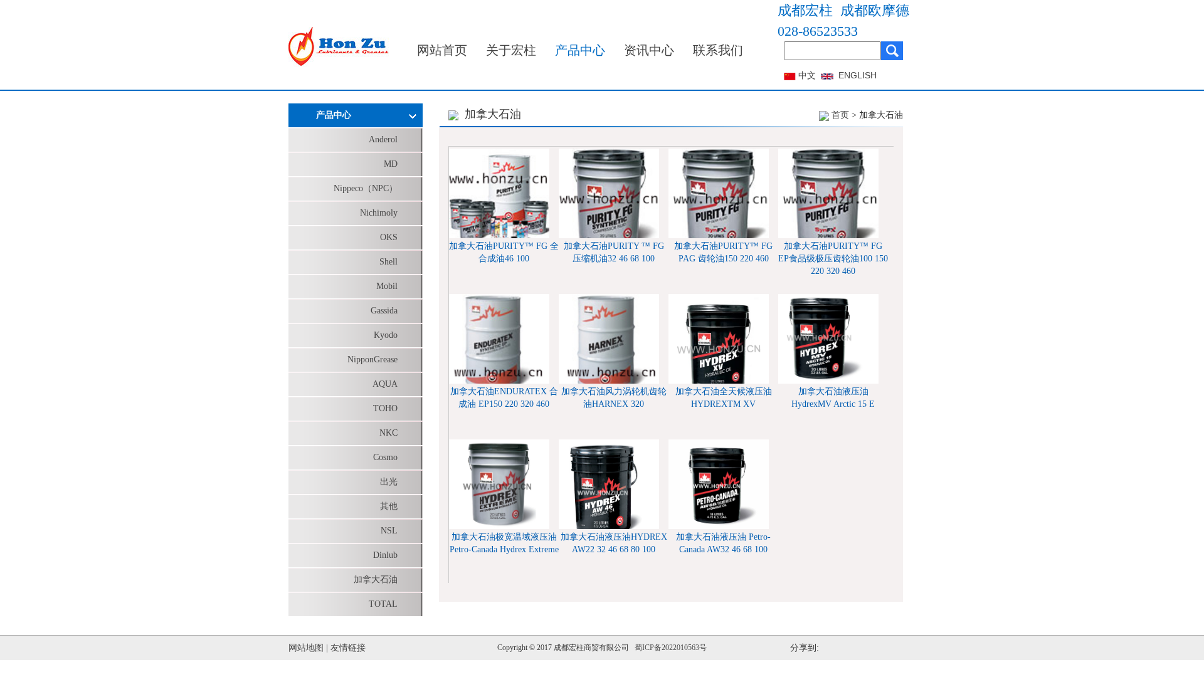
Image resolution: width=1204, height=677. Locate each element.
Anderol (383, 139)
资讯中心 (649, 50)
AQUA (385, 384)
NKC (388, 433)
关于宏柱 (511, 50)
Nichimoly (379, 213)
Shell (388, 261)
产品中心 (580, 50)
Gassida (384, 310)
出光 (389, 481)
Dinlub (385, 555)
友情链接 (348, 648)
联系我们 (718, 50)
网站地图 (306, 648)
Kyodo (386, 335)
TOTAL (383, 604)
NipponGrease (372, 359)
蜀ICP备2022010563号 (671, 647)
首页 (840, 115)
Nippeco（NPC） (366, 188)
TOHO (385, 408)
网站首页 (442, 50)
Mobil (387, 286)
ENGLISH (857, 75)
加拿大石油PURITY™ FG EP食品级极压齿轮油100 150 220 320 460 (833, 258)
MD (391, 164)
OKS (389, 237)
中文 (807, 75)
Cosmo (385, 457)
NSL (389, 530)
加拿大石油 (376, 579)
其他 (389, 506)
